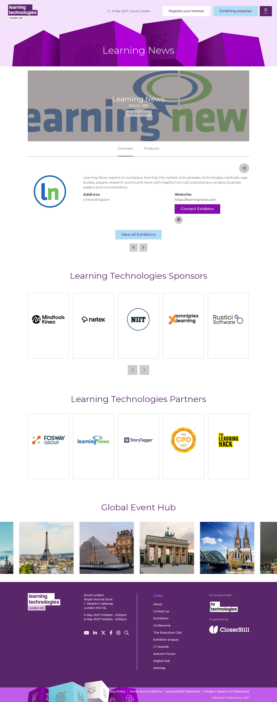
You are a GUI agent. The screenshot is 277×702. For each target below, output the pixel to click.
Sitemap (159, 668)
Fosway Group (48, 472)
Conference (162, 625)
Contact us (161, 611)
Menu (266, 13)
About (157, 604)
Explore (53, 559)
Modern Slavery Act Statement (226, 691)
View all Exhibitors (138, 234)
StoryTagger (138, 472)
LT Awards (161, 647)
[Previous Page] (134, 248)
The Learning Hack (228, 472)
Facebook (111, 633)
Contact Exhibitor (197, 209)
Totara (228, 351)
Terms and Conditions (145, 691)
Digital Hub (161, 661)
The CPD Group (183, 472)
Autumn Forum (164, 654)
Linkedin (95, 633)
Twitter (103, 633)
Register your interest (186, 11)
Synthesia (93, 351)
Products (151, 148)
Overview (125, 148)
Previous (132, 370)
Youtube (86, 633)
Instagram (118, 633)
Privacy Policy (115, 691)
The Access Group (138, 351)
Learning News (93, 472)
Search (126, 633)
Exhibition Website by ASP (230, 698)
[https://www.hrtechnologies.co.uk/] (223, 611)
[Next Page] (143, 248)
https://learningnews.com (195, 200)
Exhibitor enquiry (166, 639)
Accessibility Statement (183, 691)
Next (144, 370)
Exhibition (161, 618)
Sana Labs (48, 351)
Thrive (183, 351)
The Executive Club (167, 632)
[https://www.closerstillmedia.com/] (229, 632)
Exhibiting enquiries (235, 11)
